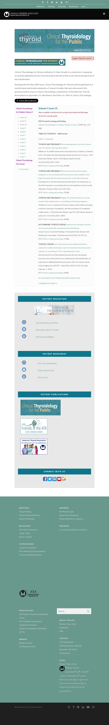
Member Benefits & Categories (71, 519)
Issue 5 (23, 142)
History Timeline (25, 537)
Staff (61, 631)
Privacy (62, 664)
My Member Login (66, 512)
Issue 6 (23, 139)
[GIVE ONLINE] (82, 60)
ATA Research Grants (27, 647)
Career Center (24, 533)
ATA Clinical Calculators (28, 530)
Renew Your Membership (69, 515)
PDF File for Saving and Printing (51, 166)
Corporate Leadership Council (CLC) (73, 530)
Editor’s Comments (45, 139)
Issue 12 (23, 117)
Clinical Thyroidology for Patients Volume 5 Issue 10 (58, 125)
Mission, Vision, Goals (67, 624)
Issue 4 (23, 146)
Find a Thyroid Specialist (47, 363)
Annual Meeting (25, 512)
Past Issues (24, 169)
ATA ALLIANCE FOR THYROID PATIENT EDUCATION (59, 278)
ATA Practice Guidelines (45, 337)
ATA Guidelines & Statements (30, 621)
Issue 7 (23, 135)
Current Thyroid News (27, 548)
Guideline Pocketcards (28, 625)
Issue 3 (23, 150)
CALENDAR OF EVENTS (47, 283)
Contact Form (64, 653)
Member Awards (25, 643)
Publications (40, 6)
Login (83, 6)
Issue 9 (23, 128)
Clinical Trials (43, 378)
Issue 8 (23, 132)
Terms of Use (72, 664)
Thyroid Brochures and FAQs (47, 323)
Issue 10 (23, 124)
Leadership (63, 628)
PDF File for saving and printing (51, 192)
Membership (73, 6)
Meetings (51, 6)
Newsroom (62, 6)
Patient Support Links (46, 371)
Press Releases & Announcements (32, 551)
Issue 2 (23, 153)
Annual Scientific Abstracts (29, 515)
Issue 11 (23, 121)
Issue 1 (23, 157)
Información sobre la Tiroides (47, 330)
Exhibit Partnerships (27, 519)
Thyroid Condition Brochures (30, 555)
